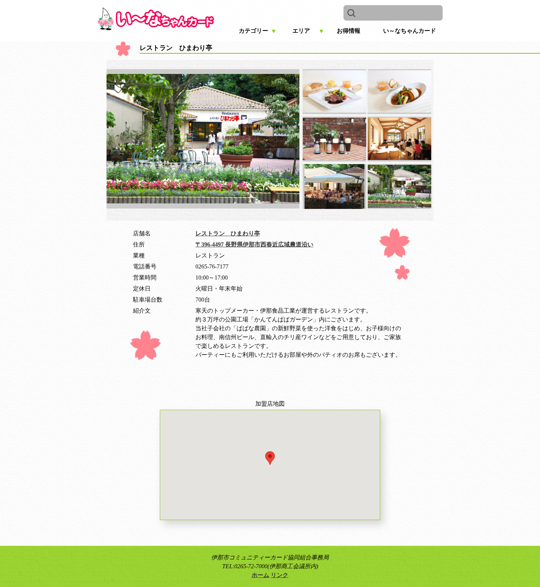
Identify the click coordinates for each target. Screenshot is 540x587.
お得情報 (348, 31)
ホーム (260, 575)
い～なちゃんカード (409, 31)
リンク (279, 575)
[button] (270, 458)
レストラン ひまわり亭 (227, 233)
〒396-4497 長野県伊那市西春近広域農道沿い (254, 244)
